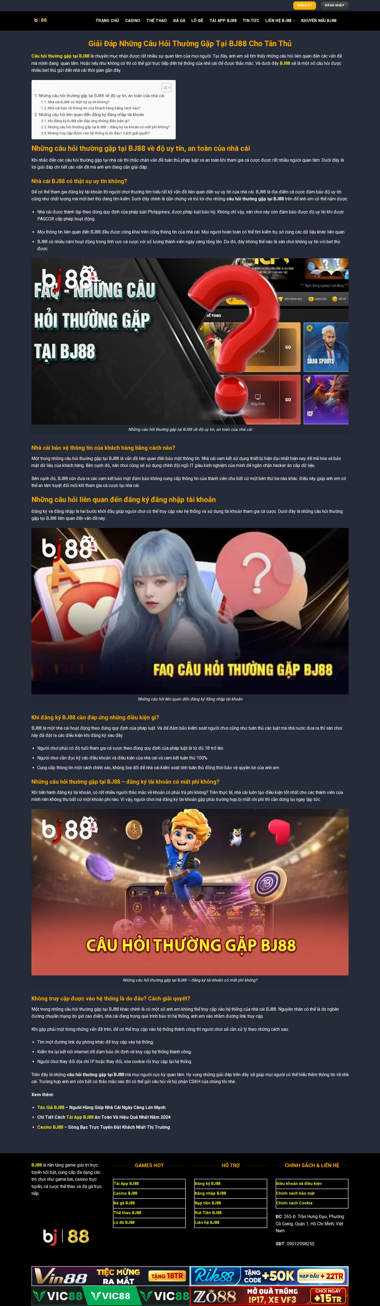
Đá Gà (179, 20)
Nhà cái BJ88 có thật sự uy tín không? (79, 102)
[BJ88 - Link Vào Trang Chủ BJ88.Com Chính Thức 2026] (59, 21)
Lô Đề (197, 20)
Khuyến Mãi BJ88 (318, 20)
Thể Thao (156, 20)
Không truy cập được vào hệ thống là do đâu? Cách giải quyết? (99, 133)
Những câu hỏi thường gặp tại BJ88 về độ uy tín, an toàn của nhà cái (101, 95)
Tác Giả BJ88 (50, 1107)
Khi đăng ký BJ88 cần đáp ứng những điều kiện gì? (89, 121)
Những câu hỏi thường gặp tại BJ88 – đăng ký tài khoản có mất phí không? (109, 127)
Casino (132, 20)
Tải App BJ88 (222, 20)
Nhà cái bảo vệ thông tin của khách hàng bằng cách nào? (94, 108)
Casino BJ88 (50, 1127)
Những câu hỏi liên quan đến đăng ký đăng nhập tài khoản (91, 114)
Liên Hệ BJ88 (278, 20)
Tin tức (251, 20)
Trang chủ (107, 20)
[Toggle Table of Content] (163, 87)
